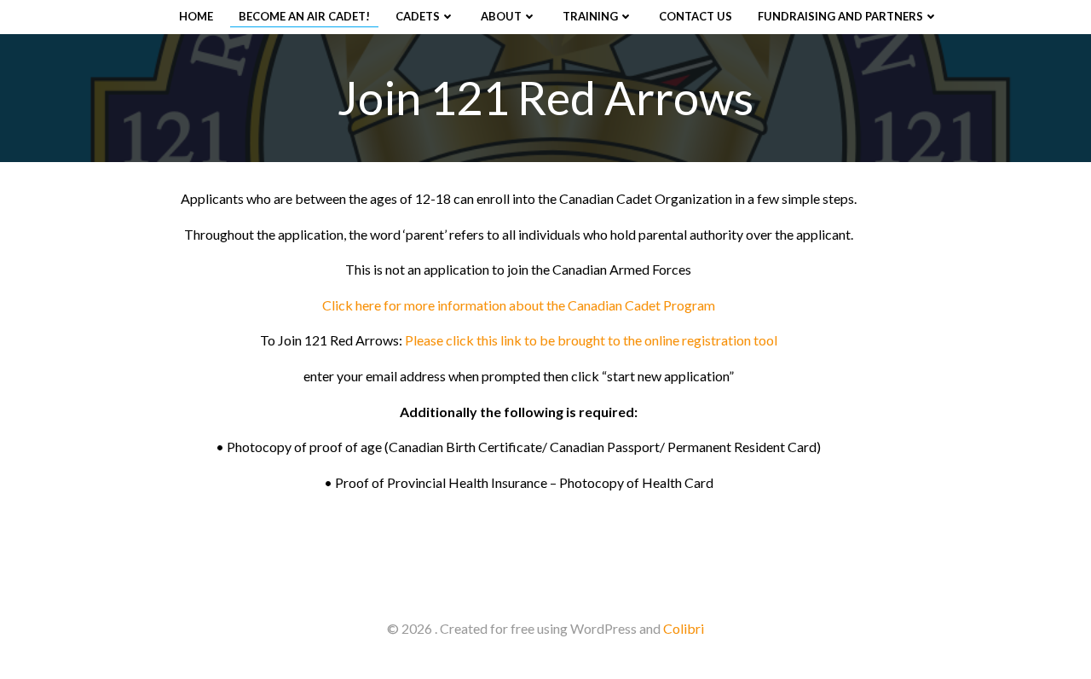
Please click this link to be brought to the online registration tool (591, 340)
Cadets (417, 16)
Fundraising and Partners (840, 16)
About (501, 16)
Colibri (683, 628)
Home (196, 16)
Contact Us (695, 16)
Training (590, 16)
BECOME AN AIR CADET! (304, 16)
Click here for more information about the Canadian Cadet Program (518, 305)
